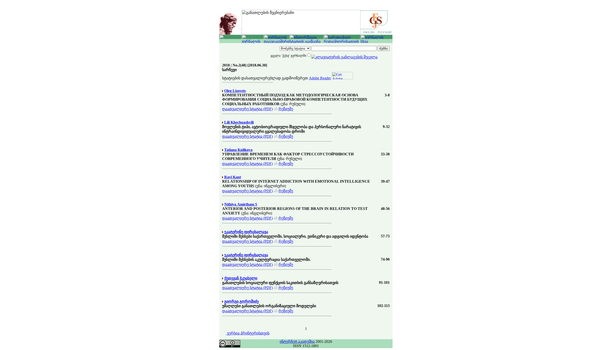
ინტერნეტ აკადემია (297, 341)
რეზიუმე (286, 109)
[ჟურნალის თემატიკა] (377, 38)
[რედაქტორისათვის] (342, 42)
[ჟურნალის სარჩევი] (253, 38)
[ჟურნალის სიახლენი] (230, 38)
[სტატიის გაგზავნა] (307, 42)
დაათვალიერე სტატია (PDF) (247, 109)
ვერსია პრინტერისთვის (247, 333)
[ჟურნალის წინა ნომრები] (253, 42)
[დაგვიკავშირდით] (277, 42)
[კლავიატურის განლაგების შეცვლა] (344, 55)
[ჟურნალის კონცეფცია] (277, 38)
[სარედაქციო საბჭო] (342, 38)
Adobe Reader (320, 78)
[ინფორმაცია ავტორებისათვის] (307, 38)
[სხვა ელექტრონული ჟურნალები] (377, 42)
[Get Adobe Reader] (342, 78)
